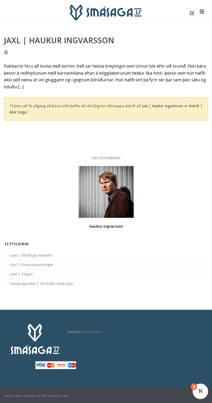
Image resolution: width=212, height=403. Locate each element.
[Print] (8, 52)
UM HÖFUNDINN (106, 157)
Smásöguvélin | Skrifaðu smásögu (42, 283)
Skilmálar (74, 331)
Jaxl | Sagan (22, 273)
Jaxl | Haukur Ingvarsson (162, 105)
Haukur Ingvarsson (106, 226)
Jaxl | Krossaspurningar (32, 264)
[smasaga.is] (106, 11)
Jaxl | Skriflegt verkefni (31, 255)
